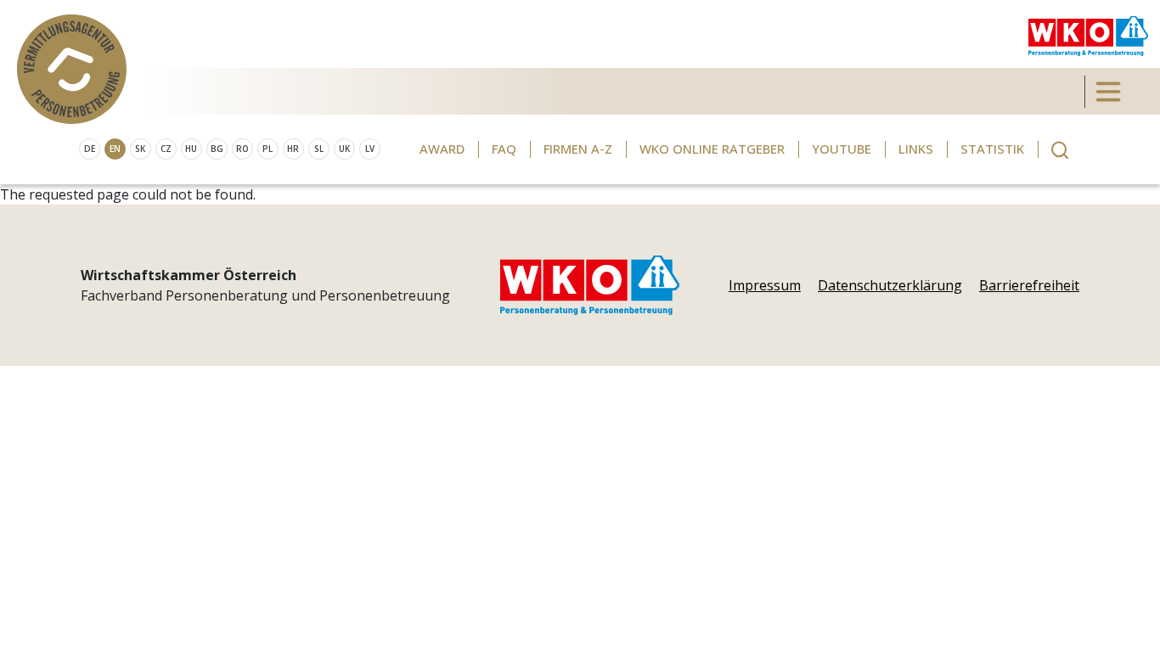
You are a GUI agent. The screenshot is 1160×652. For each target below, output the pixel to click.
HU (191, 149)
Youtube (841, 148)
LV (369, 149)
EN (115, 149)
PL (267, 149)
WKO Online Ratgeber (712, 148)
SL (319, 149)
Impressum (765, 285)
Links (915, 148)
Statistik (992, 148)
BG (217, 149)
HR (293, 149)
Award (442, 148)
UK (344, 149)
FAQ (504, 148)
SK (140, 149)
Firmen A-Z (577, 148)
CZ (166, 149)
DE (89, 149)
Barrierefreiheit (1029, 285)
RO (242, 149)
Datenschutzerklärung (890, 285)
